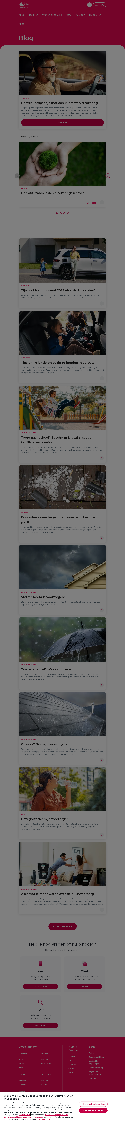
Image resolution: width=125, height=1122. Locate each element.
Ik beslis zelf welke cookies (93, 1104)
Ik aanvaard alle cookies (93, 1110)
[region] (62, 1107)
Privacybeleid (44, 1119)
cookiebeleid (24, 1115)
